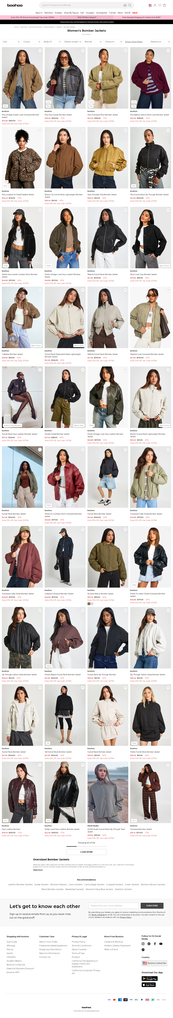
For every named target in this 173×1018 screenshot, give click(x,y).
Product (76, 957)
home (16, 27)
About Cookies (79, 949)
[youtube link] (160, 943)
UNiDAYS (11, 957)
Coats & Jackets (49, 27)
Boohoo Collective (16, 965)
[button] (150, 5)
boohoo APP (13, 972)
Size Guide (12, 942)
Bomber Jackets (69, 27)
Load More (86, 852)
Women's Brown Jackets (153, 884)
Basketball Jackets (74, 889)
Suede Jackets (41, 884)
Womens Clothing (35, 27)
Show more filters (133, 42)
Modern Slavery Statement (117, 946)
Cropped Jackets (114, 884)
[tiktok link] (143, 949)
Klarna (10, 949)
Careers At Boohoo (113, 942)
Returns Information (49, 953)
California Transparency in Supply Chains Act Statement (85, 964)
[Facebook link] (155, 943)
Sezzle (10, 953)
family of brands (98, 915)
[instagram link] (143, 943)
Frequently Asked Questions (53, 946)
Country (145, 957)
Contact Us (44, 957)
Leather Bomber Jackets (20, 884)
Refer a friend (111, 949)
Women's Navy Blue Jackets (99, 889)
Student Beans (14, 961)
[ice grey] (92, 603)
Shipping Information (50, 949)
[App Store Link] (150, 981)
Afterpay (11, 946)
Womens (24, 27)
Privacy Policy (78, 942)
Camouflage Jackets (94, 884)
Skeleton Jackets (123, 889)
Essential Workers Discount (20, 968)
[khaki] (89, 603)
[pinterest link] (149, 943)
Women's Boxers (58, 884)
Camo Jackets (75, 884)
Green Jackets (132, 884)
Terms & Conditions (81, 946)
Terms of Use (78, 953)
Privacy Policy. (126, 917)
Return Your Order (48, 942)
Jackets (59, 27)
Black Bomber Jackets (52, 889)
